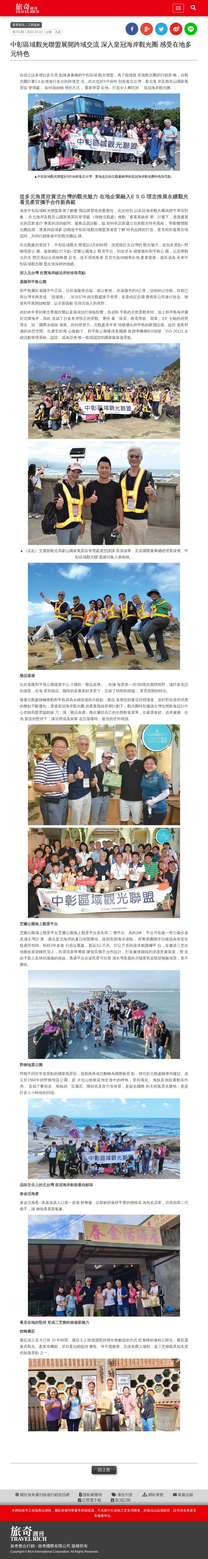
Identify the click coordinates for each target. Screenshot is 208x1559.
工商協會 (34, 25)
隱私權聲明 (92, 1494)
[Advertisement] (104, 1447)
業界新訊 (18, 25)
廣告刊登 (124, 1494)
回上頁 (104, 1470)
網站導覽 (155, 1494)
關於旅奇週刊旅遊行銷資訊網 (44, 1494)
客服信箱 (185, 1494)
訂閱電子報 (91, 1500)
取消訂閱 (122, 1500)
